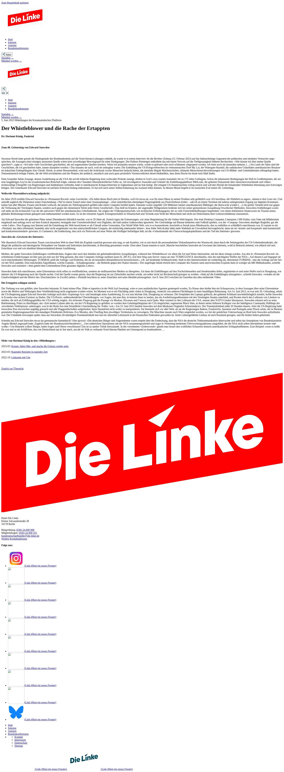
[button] (5, 94)
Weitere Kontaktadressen (14, 538)
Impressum (20, 739)
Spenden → (7, 58)
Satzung (12, 728)
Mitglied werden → (11, 60)
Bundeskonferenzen (18, 734)
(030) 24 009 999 (25, 530)
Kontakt (18, 737)
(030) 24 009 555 (28, 532)
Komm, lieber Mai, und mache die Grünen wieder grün (40, 346)
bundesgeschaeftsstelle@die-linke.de (20, 535)
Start (10, 725)
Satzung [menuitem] (12, 42)
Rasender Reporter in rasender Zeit (29, 351)
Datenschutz (20, 742)
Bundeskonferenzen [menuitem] (18, 48)
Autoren (12, 731)
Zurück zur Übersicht (12, 368)
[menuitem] (10, 99)
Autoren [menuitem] (12, 45)
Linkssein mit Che (20, 357)
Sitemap (18, 745)
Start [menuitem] (10, 39)
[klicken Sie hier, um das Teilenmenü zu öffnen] (3, 89)
